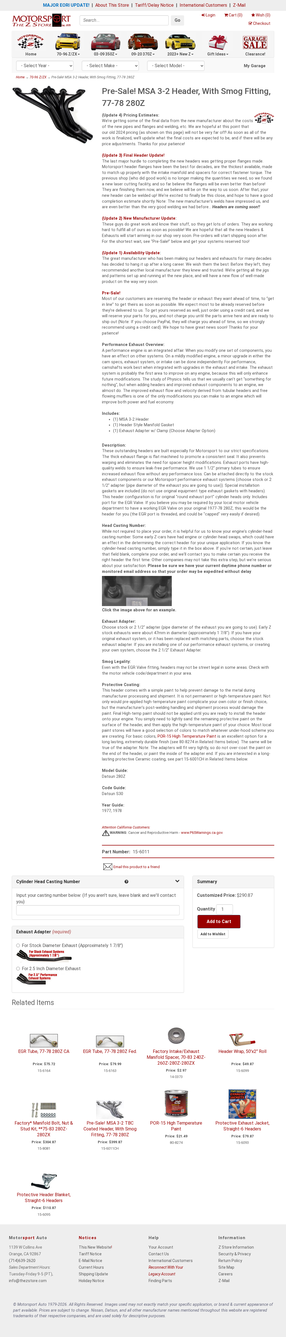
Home (30, 54)
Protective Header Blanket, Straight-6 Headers (44, 1197)
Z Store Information (236, 1247)
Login (210, 15)
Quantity (206, 909)
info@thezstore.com (28, 1280)
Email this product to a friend (136, 867)
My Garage (255, 65)
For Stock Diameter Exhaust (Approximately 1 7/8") (72, 945)
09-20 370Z (141, 54)
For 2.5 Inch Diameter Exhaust (51, 968)
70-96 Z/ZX (67, 54)
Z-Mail (239, 5)
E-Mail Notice (90, 1260)
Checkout (261, 23)
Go (177, 20)
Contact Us (159, 1254)
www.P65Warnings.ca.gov (201, 832)
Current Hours (91, 1267)
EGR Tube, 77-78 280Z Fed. (110, 1051)
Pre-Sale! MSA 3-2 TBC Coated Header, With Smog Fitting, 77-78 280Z (110, 1128)
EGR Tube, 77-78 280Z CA (43, 1051)
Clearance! (255, 54)
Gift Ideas (216, 54)
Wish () (263, 15)
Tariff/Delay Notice (154, 5)
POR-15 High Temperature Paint (187, 736)
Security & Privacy (234, 1254)
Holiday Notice (91, 1280)
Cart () (235, 15)
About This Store (112, 5)
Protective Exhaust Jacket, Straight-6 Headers (242, 1126)
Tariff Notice (90, 1254)
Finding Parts (160, 1280)
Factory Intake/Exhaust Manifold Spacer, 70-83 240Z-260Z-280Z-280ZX (176, 1057)
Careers (225, 1274)
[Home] (41, 19)
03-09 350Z (104, 54)
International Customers (203, 5)
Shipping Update (93, 1274)
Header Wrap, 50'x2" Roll (242, 1051)
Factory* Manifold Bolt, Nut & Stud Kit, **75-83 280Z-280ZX (44, 1128)
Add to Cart (219, 921)
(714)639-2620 (22, 1260)
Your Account (161, 1247)
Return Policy (230, 1260)
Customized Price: (216, 895)
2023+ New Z (179, 54)
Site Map (226, 1267)
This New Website (95, 1247)
